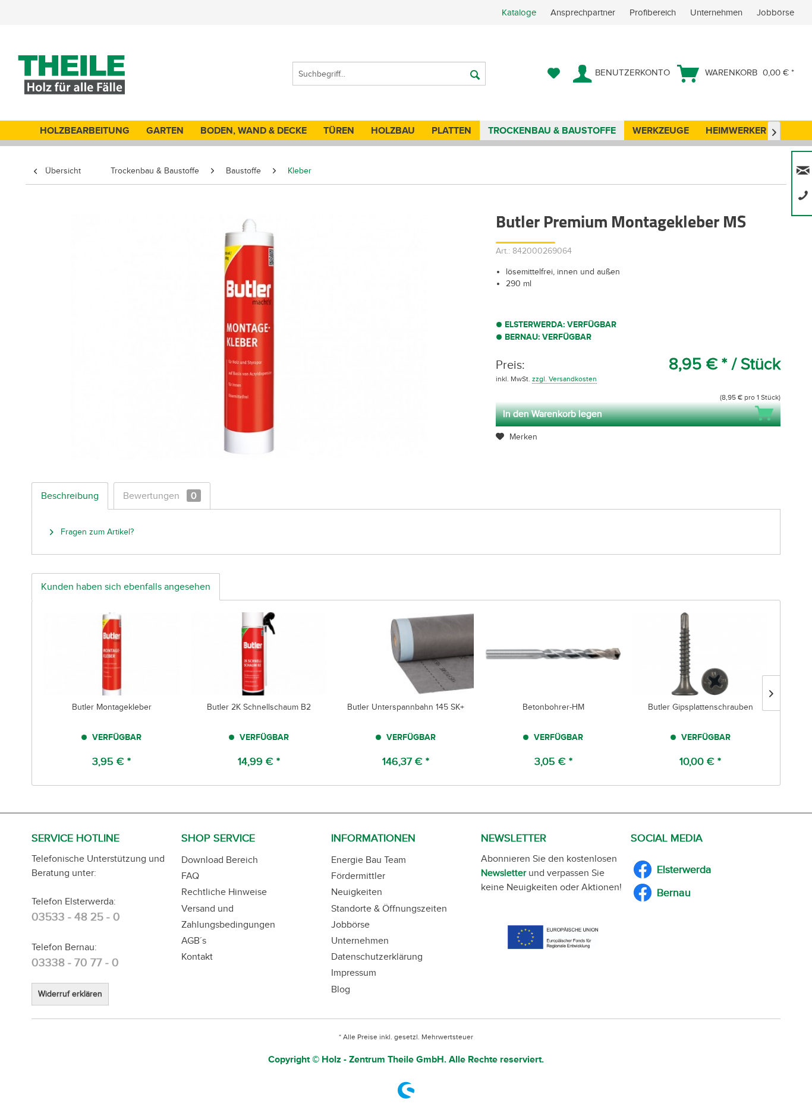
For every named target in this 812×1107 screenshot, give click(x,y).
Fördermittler (358, 876)
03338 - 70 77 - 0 (75, 962)
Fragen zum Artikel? (96, 531)
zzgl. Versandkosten (564, 379)
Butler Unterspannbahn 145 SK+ (405, 707)
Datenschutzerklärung (377, 956)
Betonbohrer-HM (553, 707)
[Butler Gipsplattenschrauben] (700, 653)
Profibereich (654, 12)
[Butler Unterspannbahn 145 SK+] (406, 653)
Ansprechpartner (584, 12)
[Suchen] (475, 74)
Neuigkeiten (356, 892)
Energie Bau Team (368, 860)
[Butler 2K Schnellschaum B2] (259, 653)
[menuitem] (657, 12)
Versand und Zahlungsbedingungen (228, 916)
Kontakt (197, 956)
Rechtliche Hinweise (224, 892)
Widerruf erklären (70, 993)
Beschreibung (70, 496)
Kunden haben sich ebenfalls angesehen (125, 586)
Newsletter (503, 873)
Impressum (353, 972)
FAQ (190, 876)
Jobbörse (775, 12)
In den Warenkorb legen (552, 414)
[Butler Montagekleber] (112, 653)
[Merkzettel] (554, 74)
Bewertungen (160, 496)
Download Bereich (219, 860)
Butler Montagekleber (112, 707)
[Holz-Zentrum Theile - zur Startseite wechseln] (91, 75)
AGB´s (193, 940)
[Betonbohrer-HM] (553, 653)
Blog (340, 989)
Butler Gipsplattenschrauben (700, 707)
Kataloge (519, 12)
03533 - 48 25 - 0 (76, 916)
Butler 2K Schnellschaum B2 (259, 707)
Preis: (510, 364)
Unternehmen (717, 12)
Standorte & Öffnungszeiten (389, 908)
